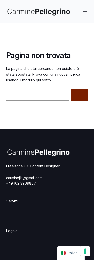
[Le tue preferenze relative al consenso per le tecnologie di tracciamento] (85, 251)
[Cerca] (79, 95)
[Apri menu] (85, 11)
